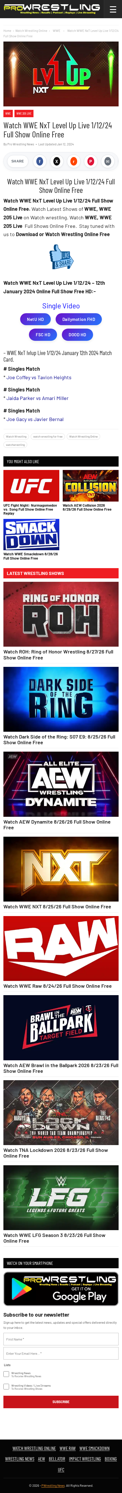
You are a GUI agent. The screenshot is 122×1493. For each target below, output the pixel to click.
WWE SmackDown (94, 1448)
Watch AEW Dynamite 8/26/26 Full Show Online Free (57, 824)
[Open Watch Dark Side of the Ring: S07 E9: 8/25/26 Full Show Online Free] (61, 699)
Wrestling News (19, 1458)
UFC (61, 1469)
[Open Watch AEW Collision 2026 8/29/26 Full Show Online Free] (91, 486)
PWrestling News (53, 1485)
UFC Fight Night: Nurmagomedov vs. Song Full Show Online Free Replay (30, 509)
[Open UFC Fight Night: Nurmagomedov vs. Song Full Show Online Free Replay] (31, 486)
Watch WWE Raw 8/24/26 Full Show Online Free (57, 986)
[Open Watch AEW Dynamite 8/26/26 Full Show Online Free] (61, 784)
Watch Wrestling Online (31, 30)
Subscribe (61, 1402)
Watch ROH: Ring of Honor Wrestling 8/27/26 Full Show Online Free (58, 654)
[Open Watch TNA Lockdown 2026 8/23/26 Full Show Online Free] (61, 1112)
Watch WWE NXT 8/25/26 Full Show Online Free (57, 906)
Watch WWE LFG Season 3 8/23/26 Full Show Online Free (54, 1238)
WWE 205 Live (23, 113)
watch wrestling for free (47, 436)
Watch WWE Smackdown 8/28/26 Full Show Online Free (30, 556)
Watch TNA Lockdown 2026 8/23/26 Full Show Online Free (55, 1153)
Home (7, 30)
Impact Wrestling (85, 1458)
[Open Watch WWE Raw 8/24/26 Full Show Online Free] (61, 948)
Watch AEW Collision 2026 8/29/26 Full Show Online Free (87, 507)
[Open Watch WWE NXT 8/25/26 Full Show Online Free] (61, 869)
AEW (41, 1458)
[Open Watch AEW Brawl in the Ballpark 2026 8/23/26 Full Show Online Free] (61, 1027)
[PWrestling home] (52, 9)
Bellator (57, 1458)
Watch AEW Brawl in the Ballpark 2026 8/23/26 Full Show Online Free (60, 1068)
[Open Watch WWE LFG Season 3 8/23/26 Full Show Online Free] (61, 1197)
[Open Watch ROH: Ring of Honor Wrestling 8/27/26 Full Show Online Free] (61, 614)
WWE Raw (68, 1448)
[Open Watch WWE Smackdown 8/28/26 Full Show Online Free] (31, 534)
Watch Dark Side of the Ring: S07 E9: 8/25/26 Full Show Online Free (59, 739)
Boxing (111, 1458)
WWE (8, 113)
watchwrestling (15, 444)
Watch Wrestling (16, 436)
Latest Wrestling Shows (35, 573)
